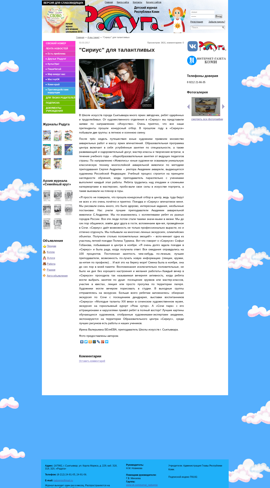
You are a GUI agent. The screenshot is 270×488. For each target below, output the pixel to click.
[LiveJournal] (98, 341)
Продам (51, 246)
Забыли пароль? (217, 22)
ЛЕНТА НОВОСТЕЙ (57, 48)
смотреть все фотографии (207, 119)
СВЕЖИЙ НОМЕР (56, 43)
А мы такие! (93, 37)
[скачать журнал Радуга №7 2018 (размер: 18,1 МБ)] (69, 154)
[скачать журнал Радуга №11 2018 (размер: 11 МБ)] (58, 140)
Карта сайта (123, 2)
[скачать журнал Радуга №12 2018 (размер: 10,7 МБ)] (47, 140)
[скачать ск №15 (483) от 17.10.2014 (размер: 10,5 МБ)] (58, 200)
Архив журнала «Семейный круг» (57, 182)
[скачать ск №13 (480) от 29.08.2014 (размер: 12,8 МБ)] (47, 214)
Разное (51, 269)
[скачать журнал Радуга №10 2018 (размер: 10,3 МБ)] (69, 140)
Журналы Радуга (56, 124)
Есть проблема (56, 53)
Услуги (51, 257)
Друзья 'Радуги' (57, 58)
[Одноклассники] (90, 341)
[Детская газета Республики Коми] (116, 18)
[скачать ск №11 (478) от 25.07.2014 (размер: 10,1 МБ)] (69, 214)
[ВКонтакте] (82, 341)
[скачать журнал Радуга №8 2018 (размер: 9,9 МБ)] (58, 154)
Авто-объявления (57, 275)
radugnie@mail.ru (63, 480)
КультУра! (53, 64)
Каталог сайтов (153, 2)
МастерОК (53, 79)
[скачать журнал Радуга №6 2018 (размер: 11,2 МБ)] (47, 168)
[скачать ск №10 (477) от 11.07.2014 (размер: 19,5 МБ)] (47, 228)
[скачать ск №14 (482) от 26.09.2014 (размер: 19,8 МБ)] (69, 200)
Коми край (53, 84)
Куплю (51, 252)
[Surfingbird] (107, 341)
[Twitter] (86, 341)
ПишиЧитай (54, 69)
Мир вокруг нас (56, 74)
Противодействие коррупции (58, 91)
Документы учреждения (54, 109)
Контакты (137, 2)
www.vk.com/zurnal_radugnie (142, 485)
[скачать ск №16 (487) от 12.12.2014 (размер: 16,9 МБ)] (47, 200)
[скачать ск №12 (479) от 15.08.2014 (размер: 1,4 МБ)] (58, 214)
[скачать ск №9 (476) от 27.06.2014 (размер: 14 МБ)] (58, 228)
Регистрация (196, 22)
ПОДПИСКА (53, 102)
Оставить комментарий (92, 361)
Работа (51, 263)
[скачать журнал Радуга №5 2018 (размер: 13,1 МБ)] (58, 168)
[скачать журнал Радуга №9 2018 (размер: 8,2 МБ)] (47, 154)
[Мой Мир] (94, 341)
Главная (109, 2)
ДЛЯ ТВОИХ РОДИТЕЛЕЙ (60, 97)
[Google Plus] (103, 341)
